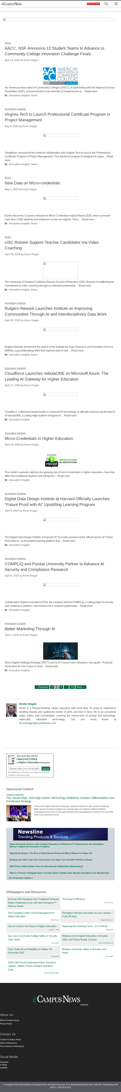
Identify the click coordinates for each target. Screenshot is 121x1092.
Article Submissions (8, 1043)
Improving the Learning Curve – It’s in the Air (84, 926)
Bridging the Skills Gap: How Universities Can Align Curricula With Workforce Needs (51, 860)
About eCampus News (9, 1020)
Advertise (84, 1005)
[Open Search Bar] (106, 4)
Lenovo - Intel (54, 929)
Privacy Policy (6, 1024)
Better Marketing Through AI (30, 628)
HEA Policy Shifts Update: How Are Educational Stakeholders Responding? (46, 866)
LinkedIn (3, 1068)
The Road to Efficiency (73, 899)
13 (73, 686)
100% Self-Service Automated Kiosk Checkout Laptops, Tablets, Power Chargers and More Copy (32, 966)
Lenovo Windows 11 (105, 943)
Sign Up (46, 769)
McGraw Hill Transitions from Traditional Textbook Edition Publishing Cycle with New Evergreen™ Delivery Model (33, 902)
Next (81, 687)
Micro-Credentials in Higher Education (39, 438)
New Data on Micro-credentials (32, 183)
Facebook (4, 1062)
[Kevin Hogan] (11, 717)
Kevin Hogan (28, 704)
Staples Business (107, 920)
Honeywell (109, 929)
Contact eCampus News (10, 1039)
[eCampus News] (12, 4)
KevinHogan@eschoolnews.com (37, 723)
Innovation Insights (19, 95)
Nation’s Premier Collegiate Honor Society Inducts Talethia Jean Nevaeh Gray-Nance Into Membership (59, 873)
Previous (41, 687)
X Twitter (3, 1065)
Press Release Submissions (12, 1046)
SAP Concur (108, 903)
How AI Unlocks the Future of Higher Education (32, 926)
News (34, 95)
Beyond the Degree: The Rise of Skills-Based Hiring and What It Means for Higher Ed (51, 853)
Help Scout (55, 920)
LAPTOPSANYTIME (51, 973)
